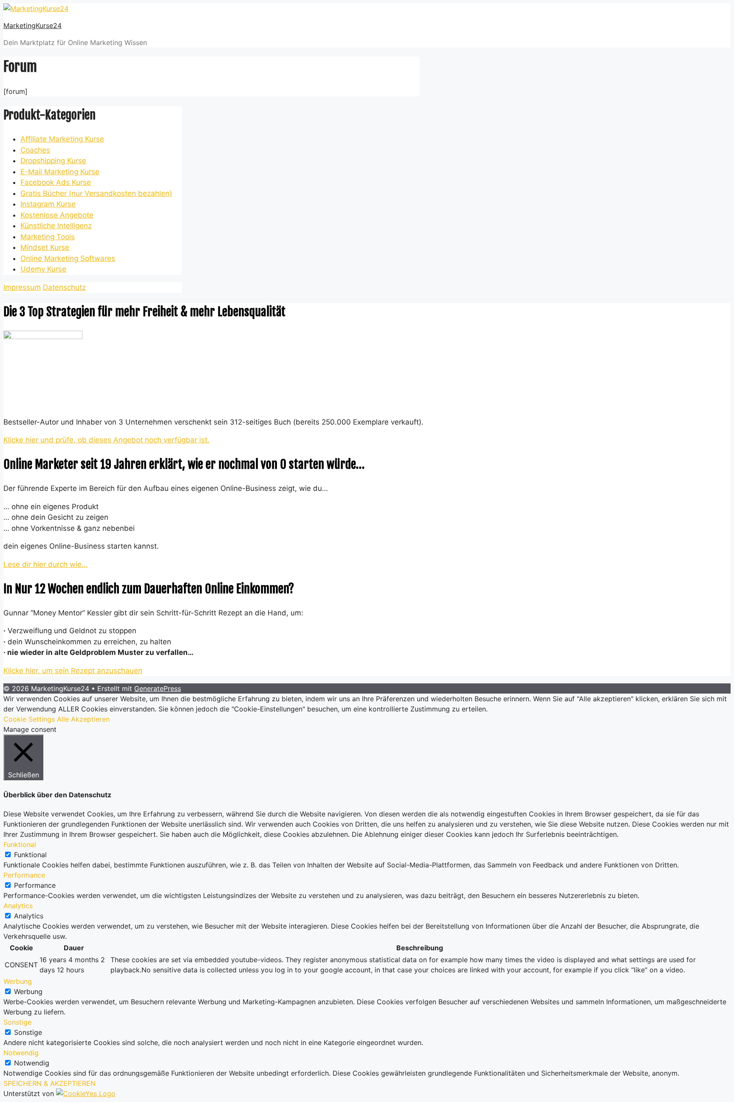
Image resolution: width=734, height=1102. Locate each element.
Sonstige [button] (17, 1022)
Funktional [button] (19, 844)
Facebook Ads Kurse (55, 182)
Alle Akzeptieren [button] (83, 719)
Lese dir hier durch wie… (45, 564)
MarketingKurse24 (32, 25)
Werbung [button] (17, 981)
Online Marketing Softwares (67, 258)
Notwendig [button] (21, 1052)
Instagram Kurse (48, 204)
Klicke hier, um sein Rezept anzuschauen (72, 670)
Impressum (22, 287)
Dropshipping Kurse (53, 160)
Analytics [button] (18, 905)
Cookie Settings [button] (29, 719)
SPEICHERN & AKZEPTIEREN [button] (49, 1083)
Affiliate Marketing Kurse (62, 139)
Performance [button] (24, 875)
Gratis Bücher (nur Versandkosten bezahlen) (96, 193)
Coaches (35, 150)
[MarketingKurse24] (35, 8)
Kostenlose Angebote (56, 215)
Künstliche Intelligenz (56, 225)
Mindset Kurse (44, 247)
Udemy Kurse (43, 269)
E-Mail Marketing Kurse (59, 171)
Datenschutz (64, 287)
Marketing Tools (47, 236)
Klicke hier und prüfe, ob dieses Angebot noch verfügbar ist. (106, 440)
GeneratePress (157, 688)
